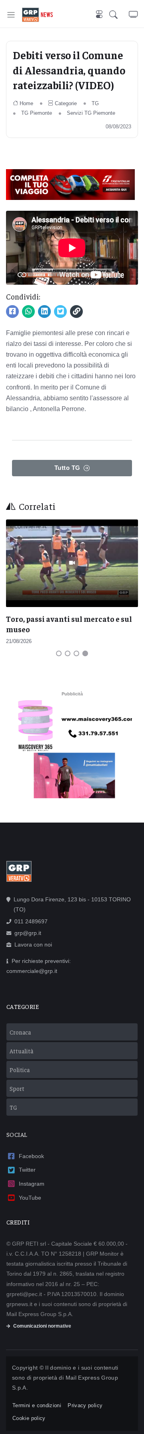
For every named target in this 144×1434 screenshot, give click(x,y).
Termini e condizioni (36, 1405)
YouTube (30, 1197)
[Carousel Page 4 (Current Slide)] (85, 653)
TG (95, 103)
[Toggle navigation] (11, 14)
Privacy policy (85, 1405)
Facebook (31, 1156)
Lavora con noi (33, 944)
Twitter (27, 1169)
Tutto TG (67, 467)
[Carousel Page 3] (76, 653)
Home (26, 103)
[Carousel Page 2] (67, 653)
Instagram (31, 1183)
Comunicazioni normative (42, 1326)
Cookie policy (29, 1418)
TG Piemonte (36, 113)
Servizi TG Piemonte (91, 113)
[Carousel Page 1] (59, 653)
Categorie (66, 103)
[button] (119, 14)
